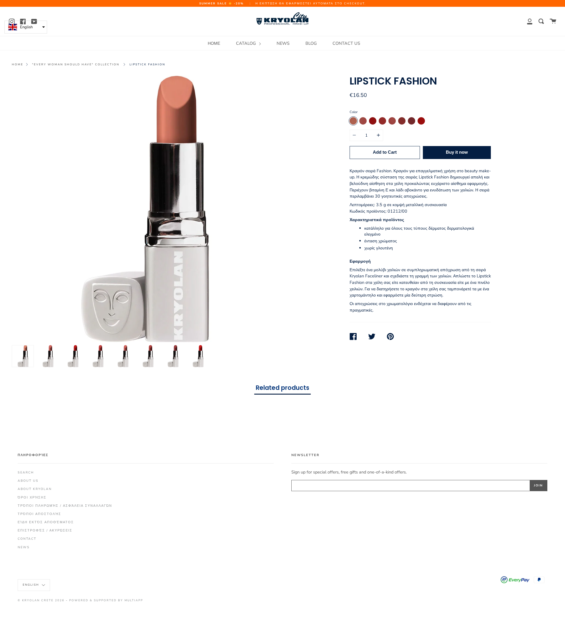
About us (28, 480)
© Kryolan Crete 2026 (41, 600)
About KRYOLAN (35, 489)
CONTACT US (346, 43)
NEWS (283, 43)
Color (354, 112)
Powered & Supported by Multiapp (106, 600)
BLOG (311, 43)
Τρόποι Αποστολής (39, 514)
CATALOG (246, 43)
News (24, 547)
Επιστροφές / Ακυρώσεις (45, 530)
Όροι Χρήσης (32, 497)
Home (17, 64)
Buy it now (457, 152)
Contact (27, 538)
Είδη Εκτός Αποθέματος (46, 522)
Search (26, 472)
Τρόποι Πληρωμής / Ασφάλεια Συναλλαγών (65, 506)
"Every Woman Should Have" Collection (75, 64)
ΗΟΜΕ (214, 43)
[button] (25, 27)
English (31, 585)
